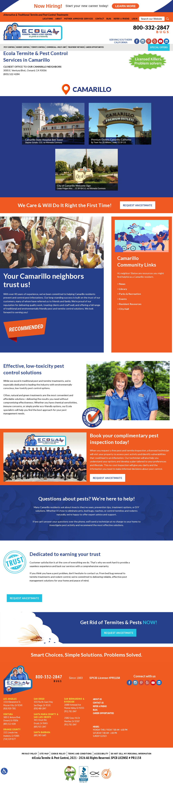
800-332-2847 (151, 29)
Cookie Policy (58, 753)
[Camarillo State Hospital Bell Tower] (53, 124)
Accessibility (101, 753)
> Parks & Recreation (129, 293)
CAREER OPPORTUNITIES (95, 47)
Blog (108, 18)
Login (135, 18)
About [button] (58, 18)
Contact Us (98, 702)
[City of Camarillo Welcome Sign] (86, 170)
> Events (122, 298)
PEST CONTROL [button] (9, 47)
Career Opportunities (103, 713)
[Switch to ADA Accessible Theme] (4, 771)
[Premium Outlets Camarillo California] (120, 124)
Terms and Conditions (80, 753)
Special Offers (159, 47)
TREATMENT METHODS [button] (76, 47)
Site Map (44, 753)
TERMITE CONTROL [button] (38, 47)
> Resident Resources (129, 304)
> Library (122, 288)
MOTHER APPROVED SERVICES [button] (78, 18)
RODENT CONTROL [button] (23, 47)
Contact (99, 18)
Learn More (125, 6)
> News (121, 283)
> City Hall (123, 308)
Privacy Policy (29, 753)
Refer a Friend (121, 18)
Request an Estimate (137, 205)
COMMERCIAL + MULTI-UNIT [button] (56, 47)
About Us (97, 699)
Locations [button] (48, 18)
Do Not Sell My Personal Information (131, 753)
